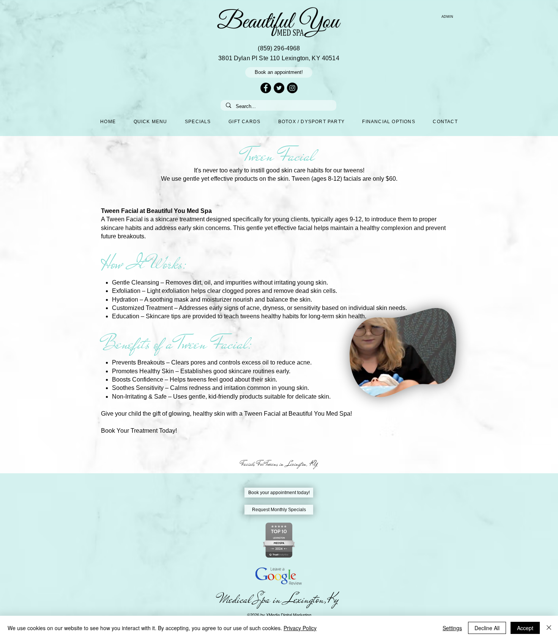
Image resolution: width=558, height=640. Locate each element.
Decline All (487, 628)
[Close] (548, 628)
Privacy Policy (300, 628)
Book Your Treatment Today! (139, 430)
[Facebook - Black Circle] (265, 88)
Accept (525, 628)
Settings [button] (452, 628)
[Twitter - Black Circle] (279, 88)
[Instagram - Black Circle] (292, 88)
